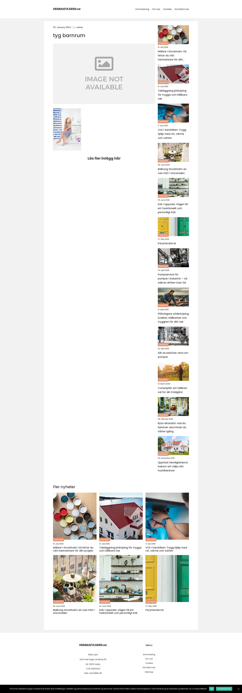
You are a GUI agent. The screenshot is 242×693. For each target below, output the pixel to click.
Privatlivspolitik (224, 689)
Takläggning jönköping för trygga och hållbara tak (172, 95)
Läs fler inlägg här (104, 158)
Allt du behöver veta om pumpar (173, 355)
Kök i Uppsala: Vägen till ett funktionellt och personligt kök (173, 208)
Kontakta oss (181, 9)
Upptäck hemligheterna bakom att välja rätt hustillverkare (173, 466)
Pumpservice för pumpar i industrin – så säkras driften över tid (172, 278)
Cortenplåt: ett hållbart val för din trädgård (172, 390)
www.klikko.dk (95, 673)
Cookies (167, 9)
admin (79, 27)
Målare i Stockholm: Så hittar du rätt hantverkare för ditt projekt (172, 56)
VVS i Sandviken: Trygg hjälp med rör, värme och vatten (172, 134)
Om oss (156, 9)
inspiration (163, 43)
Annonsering (142, 9)
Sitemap (149, 672)
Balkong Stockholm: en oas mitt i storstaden (172, 171)
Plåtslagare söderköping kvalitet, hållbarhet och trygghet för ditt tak (173, 318)
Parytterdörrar (167, 243)
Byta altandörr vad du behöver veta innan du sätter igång (172, 427)
